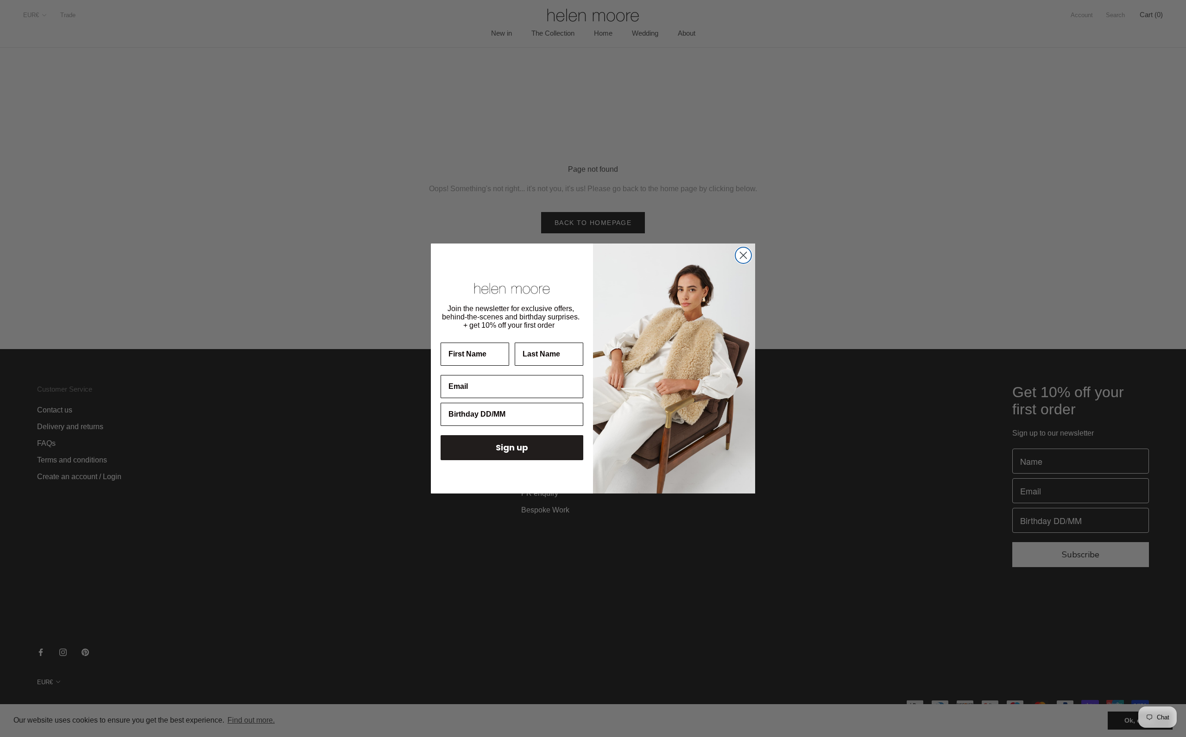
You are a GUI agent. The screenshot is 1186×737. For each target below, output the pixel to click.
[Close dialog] (743, 255)
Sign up (512, 447)
